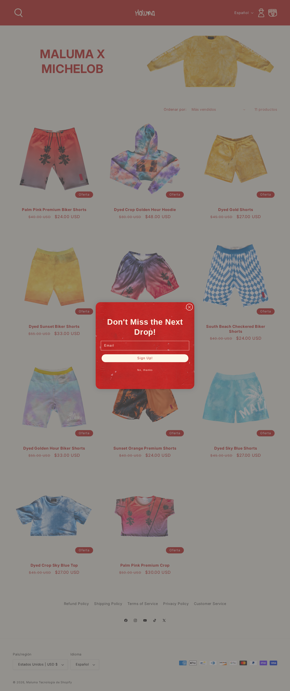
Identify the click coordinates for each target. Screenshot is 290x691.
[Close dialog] (189, 307)
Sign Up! (145, 358)
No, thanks (145, 370)
